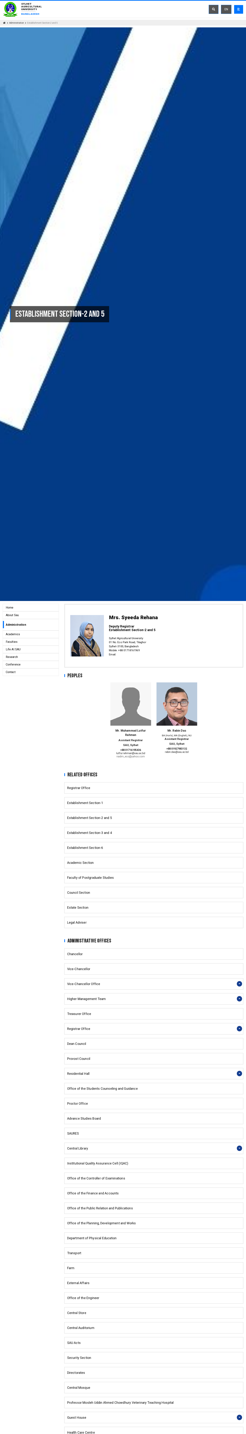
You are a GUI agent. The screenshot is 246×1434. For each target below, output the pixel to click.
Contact (10, 672)
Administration (16, 23)
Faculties (11, 641)
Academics (13, 634)
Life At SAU (13, 649)
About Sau (12, 615)
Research (12, 657)
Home (10, 607)
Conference (13, 664)
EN (226, 9)
